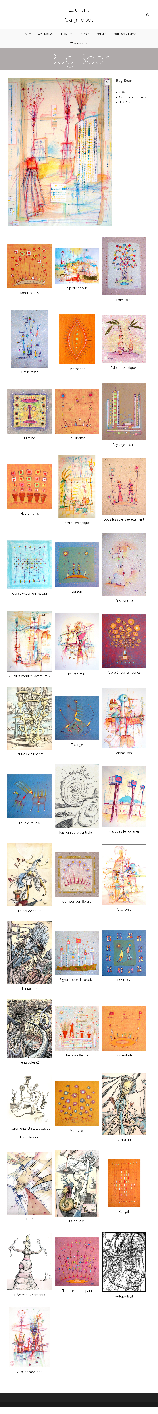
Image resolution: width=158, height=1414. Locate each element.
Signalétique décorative (77, 979)
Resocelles (76, 1130)
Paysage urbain (124, 444)
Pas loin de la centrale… (76, 832)
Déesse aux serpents (29, 1294)
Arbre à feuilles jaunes (124, 672)
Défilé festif (29, 372)
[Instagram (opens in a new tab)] (147, 14)
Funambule (124, 1055)
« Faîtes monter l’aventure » (29, 676)
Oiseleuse (124, 909)
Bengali (124, 1211)
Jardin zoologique (77, 522)
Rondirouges (29, 292)
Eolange (77, 744)
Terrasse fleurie (76, 1055)
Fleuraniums (29, 513)
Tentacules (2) (29, 1062)
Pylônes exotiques (124, 367)
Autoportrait (124, 1296)
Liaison (77, 591)
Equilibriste (77, 438)
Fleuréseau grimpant (76, 1290)
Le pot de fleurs (29, 910)
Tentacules (29, 988)
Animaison (124, 752)
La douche (77, 1221)
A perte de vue (77, 288)
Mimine (29, 438)
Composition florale (76, 901)
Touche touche (30, 822)
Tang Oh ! (124, 980)
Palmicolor (124, 299)
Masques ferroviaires (124, 831)
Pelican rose (77, 674)
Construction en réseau (29, 593)
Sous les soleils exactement (124, 519)
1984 (30, 1219)
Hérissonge (77, 368)
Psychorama (124, 600)
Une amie (124, 1139)
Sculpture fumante (30, 754)
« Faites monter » (29, 1371)
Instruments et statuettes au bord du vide (30, 1132)
